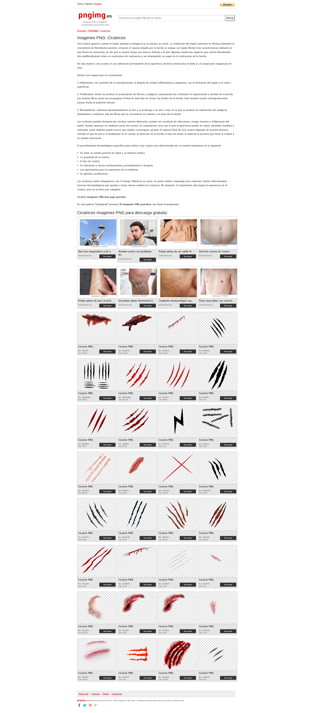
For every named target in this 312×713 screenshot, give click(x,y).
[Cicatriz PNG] (97, 319)
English (97, 3)
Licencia (96, 694)
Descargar (107, 256)
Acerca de (83, 694)
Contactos (117, 694)
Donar (106, 694)
